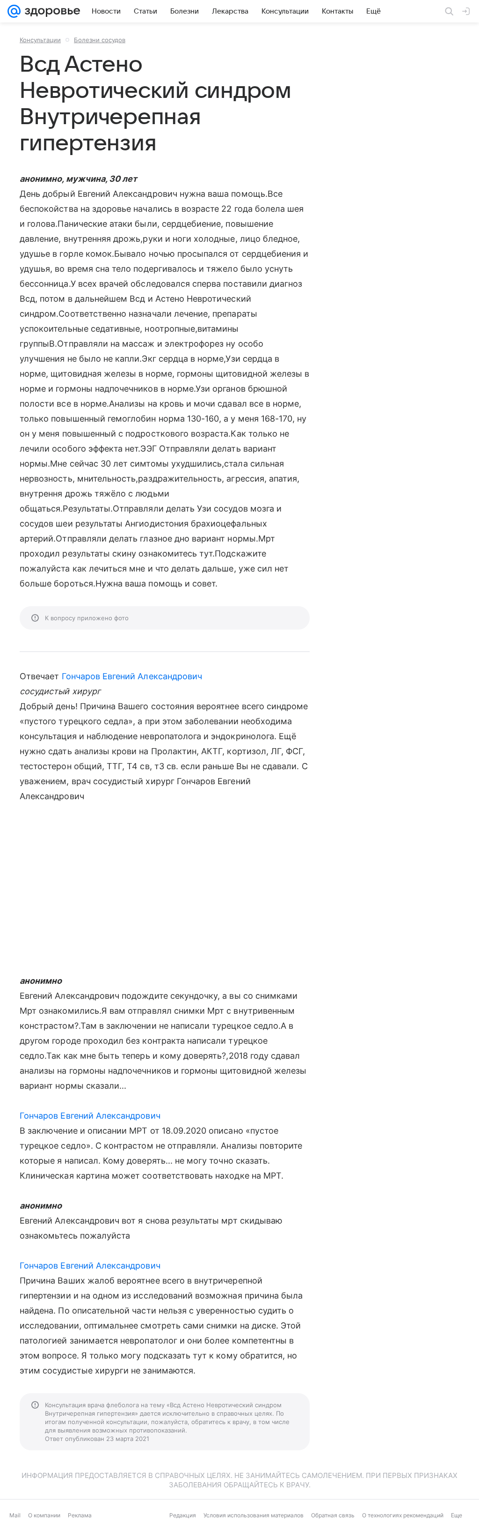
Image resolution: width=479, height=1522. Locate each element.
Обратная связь (333, 1515)
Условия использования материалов (253, 1515)
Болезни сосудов (99, 40)
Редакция (182, 1515)
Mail (15, 1515)
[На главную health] (50, 11)
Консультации (40, 40)
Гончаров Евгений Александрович (132, 676)
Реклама (80, 1515)
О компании (44, 1515)
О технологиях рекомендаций (402, 1515)
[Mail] (14, 11)
